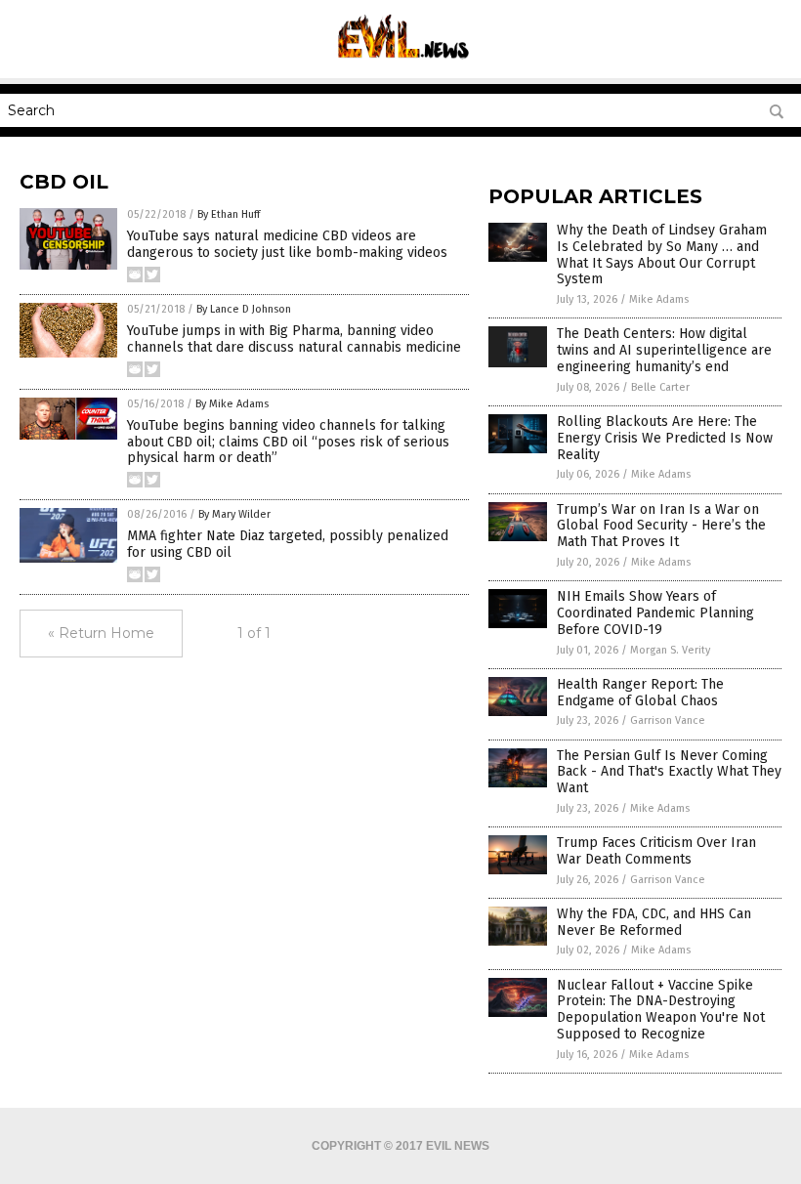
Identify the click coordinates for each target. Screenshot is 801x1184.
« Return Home (101, 633)
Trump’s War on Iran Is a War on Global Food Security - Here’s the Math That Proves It (661, 526)
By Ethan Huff (228, 214)
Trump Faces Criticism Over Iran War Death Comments (656, 850)
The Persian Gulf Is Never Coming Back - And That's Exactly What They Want (669, 772)
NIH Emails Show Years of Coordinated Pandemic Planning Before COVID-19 (655, 613)
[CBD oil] (401, 64)
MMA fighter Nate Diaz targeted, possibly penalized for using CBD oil (287, 544)
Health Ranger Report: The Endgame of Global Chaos (640, 692)
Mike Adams (659, 299)
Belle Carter (660, 387)
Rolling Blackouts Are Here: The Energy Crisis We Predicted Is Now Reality (665, 438)
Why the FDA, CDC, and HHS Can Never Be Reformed (654, 922)
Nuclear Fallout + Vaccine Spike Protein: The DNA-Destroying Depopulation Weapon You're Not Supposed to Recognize (661, 1009)
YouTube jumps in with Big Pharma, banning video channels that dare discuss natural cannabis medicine (294, 339)
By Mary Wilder (234, 514)
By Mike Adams (232, 404)
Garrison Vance (667, 720)
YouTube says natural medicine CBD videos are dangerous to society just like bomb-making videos (287, 244)
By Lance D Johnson (243, 309)
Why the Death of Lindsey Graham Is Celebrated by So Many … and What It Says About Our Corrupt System (662, 254)
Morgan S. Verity (670, 650)
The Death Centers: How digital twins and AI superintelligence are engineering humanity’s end (664, 350)
